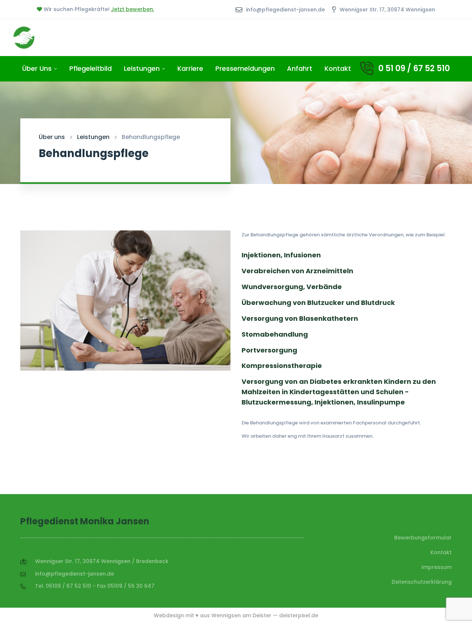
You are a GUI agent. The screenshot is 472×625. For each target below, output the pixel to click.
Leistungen (93, 137)
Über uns (52, 137)
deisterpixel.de (298, 615)
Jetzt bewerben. (132, 9)
